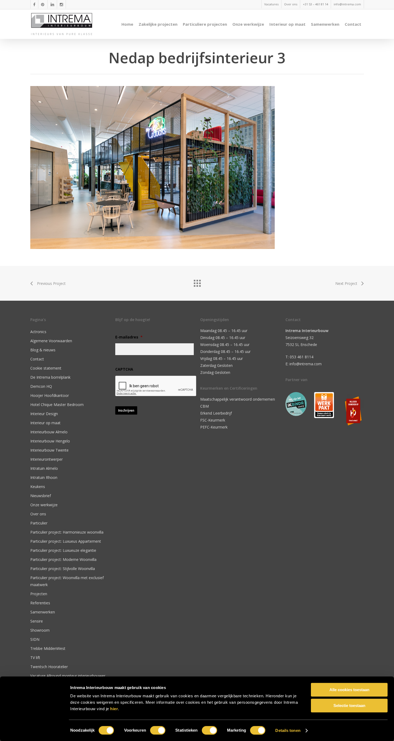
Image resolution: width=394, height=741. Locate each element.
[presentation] (156, 386)
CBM (204, 406)
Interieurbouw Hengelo (50, 441)
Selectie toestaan (349, 705)
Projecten (38, 593)
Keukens (37, 486)
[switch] (157, 730)
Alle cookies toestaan (349, 689)
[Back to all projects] (197, 282)
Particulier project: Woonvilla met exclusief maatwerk (67, 581)
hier (114, 708)
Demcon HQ (41, 386)
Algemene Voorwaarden (51, 340)
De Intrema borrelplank (50, 377)
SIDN (34, 639)
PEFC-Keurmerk (214, 427)
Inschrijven (126, 410)
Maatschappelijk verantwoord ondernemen (237, 399)
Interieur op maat (45, 422)
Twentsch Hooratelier (49, 666)
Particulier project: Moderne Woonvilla (63, 559)
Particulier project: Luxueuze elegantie (63, 550)
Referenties (40, 602)
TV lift (35, 657)
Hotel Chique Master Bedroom (57, 404)
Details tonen (287, 730)
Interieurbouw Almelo (49, 431)
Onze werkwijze (44, 504)
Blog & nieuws (42, 349)
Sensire (36, 621)
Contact (37, 359)
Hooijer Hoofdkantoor (49, 395)
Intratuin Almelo (44, 468)
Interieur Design (44, 413)
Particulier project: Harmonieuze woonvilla (66, 532)
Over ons (38, 513)
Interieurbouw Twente (49, 450)
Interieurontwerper (46, 459)
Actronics (38, 331)
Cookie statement (45, 368)
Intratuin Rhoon (43, 477)
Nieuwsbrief (40, 495)
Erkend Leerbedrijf (216, 413)
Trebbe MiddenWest (47, 648)
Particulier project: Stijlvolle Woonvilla (62, 568)
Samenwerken (42, 612)
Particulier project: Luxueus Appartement (65, 541)
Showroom (40, 630)
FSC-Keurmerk (212, 420)
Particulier (38, 523)
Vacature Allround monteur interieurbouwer (67, 675)
